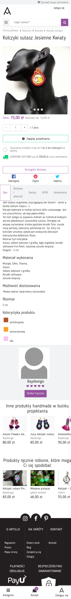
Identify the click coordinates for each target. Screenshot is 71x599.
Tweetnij (57, 181)
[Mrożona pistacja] (42, 478)
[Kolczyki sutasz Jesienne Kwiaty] (36, 80)
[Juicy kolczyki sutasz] (42, 423)
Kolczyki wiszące (54, 31)
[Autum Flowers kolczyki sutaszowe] (15, 423)
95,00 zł (64, 442)
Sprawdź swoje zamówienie (54, 2)
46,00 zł (36, 497)
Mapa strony (11, 552)
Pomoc (8, 547)
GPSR (45, 192)
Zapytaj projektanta (38, 139)
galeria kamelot (38, 492)
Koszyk (34, 595)
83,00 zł (9, 497)
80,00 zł (9, 442)
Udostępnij (13, 181)
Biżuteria (26, 31)
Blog (29, 547)
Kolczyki (39, 31)
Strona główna (10, 30)
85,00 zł (36, 442)
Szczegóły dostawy (35, 169)
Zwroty (32, 192)
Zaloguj (30, 557)
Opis (5, 192)
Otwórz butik (33, 543)
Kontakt (53, 543)
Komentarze (60, 192)
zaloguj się (59, 8)
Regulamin (10, 543)
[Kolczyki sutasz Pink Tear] (15, 478)
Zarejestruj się (34, 552)
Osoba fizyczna (35, 393)
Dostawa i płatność (18, 192)
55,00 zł (64, 497)
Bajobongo (8, 438)
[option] (15, 430)
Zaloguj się (61, 595)
